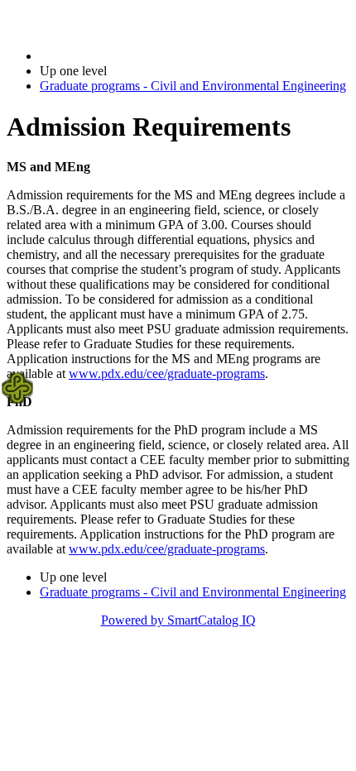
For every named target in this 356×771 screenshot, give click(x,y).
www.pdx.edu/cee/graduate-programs (167, 373)
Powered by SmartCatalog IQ (178, 620)
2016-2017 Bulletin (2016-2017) (125, 56)
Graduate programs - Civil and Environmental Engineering (193, 86)
